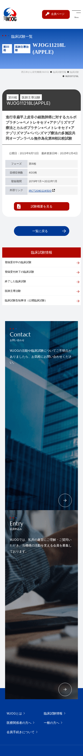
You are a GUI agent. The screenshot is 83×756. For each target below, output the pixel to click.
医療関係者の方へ (19, 722)
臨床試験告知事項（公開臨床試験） (26, 300)
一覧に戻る (40, 231)
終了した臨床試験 (15, 281)
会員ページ (57, 14)
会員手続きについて (21, 732)
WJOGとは (14, 713)
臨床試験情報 (53, 713)
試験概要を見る (41, 206)
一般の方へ (51, 722)
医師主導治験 (13, 290)
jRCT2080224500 (40, 190)
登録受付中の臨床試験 (18, 262)
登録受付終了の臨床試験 (19, 271)
